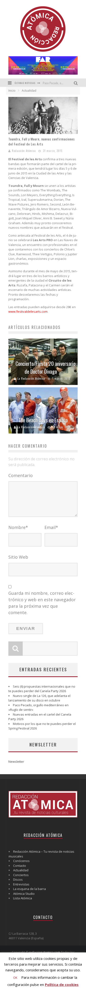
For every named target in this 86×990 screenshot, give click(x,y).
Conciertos (21, 875)
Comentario (20, 475)
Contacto (19, 865)
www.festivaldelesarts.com (28, 311)
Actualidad (20, 870)
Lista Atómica (22, 898)
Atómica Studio (24, 893)
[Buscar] (76, 82)
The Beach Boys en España (43, 420)
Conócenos (21, 861)
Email (51, 527)
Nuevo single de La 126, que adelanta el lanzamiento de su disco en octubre (39, 698)
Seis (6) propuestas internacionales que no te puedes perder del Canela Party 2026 (41, 688)
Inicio (12, 91)
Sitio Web (18, 557)
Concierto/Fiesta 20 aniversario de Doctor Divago (45, 367)
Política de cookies (62, 984)
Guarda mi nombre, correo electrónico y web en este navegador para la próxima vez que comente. (42, 602)
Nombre (18, 527)
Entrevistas (21, 884)
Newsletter (16, 761)
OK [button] (15, 977)
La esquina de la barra (29, 889)
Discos (18, 879)
